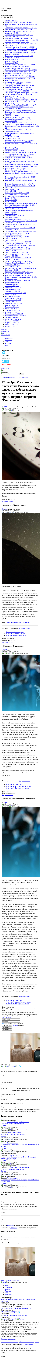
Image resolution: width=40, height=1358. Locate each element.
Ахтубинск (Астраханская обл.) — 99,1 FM (19, 35)
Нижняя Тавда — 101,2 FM (14, 314)
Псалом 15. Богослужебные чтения (12, 1123)
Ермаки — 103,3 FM (11, 301)
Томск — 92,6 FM (10, 251)
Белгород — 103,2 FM (12, 36)
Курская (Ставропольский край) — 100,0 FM (19, 140)
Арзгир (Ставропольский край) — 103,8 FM (19, 31)
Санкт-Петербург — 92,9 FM (14, 215)
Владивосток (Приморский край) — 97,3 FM (19, 50)
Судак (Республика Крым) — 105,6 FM (17, 233)
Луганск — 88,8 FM (11, 149)
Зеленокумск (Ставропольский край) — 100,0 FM (21, 93)
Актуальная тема (23, 377)
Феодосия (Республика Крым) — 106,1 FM (19, 263)
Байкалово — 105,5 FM (12, 289)
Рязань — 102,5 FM (11, 212)
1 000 (6, 1017)
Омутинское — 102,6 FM (13, 319)
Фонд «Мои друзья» (18, 1299)
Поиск (21, 374)
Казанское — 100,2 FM (12, 310)
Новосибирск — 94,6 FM (13, 179)
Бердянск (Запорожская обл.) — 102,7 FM (18, 38)
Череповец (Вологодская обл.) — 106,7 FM (19, 272)
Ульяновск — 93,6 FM (12, 259)
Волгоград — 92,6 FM (12, 57)
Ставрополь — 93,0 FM (12, 229)
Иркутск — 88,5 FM (11, 103)
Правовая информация (8, 1339)
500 (3, 1017)
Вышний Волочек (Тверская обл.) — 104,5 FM (20, 64)
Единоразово (18, 1023)
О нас (6, 345)
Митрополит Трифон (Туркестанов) (12, 1134)
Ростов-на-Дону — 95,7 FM (14, 208)
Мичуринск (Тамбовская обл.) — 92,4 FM (18, 157)
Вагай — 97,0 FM (10, 294)
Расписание (8, 340)
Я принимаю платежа (14, 1025)
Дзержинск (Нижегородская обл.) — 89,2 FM (20, 77)
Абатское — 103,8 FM (12, 286)
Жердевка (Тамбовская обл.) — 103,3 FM (18, 89)
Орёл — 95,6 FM (10, 191)
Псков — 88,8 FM (10, 201)
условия (15, 1025)
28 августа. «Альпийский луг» (16, 635)
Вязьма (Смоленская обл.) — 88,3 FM (17, 66)
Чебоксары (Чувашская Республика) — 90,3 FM (20, 268)
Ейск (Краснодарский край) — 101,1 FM (18, 82)
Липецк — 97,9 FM (11, 147)
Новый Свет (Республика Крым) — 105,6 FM (20, 186)
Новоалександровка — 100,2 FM (15, 315)
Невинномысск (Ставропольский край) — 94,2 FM (21, 165)
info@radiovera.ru (6, 1308)
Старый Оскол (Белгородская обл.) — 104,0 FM (20, 231)
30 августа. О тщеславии (14, 784)
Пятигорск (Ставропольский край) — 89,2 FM (20, 205)
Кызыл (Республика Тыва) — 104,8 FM (18, 142)
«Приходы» (4, 1301)
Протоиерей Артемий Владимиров (18, 622)
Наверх (3, 1280)
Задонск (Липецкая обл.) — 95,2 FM (17, 91)
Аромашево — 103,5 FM (13, 287)
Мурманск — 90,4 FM (12, 159)
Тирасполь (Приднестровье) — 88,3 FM (18, 244)
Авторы (7, 341)
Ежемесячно (8, 1023)
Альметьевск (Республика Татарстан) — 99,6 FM (21, 28)
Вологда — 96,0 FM (11, 61)
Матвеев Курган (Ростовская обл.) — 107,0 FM (20, 152)
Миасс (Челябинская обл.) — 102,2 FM (17, 156)
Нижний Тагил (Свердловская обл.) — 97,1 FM (20, 172)
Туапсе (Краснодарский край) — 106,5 (17, 254)
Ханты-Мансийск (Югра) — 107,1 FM (17, 266)
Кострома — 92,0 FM (12, 131)
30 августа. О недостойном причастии (18, 786)
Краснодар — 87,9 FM (12, 136)
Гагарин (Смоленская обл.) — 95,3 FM (17, 68)
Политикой (7, 1090)
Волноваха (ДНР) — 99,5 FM (14, 59)
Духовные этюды (7, 501)
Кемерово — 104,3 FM (12, 115)
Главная (4, 377)
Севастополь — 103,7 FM (13, 222)
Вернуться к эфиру (7, 15)
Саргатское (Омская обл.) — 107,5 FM (17, 219)
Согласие (11, 1088)
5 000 (10, 1017)
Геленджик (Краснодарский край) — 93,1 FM (20, 71)
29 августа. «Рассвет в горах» (15, 633)
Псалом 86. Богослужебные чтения (12, 1169)
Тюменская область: (11, 284)
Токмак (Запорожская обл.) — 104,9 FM (18, 247)
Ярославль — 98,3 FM (12, 282)
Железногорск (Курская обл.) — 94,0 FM (18, 87)
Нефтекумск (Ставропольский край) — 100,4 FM (21, 166)
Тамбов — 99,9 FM (11, 238)
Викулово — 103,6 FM (12, 296)
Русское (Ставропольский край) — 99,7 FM (19, 210)
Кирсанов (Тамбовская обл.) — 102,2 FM (18, 122)
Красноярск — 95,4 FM (12, 138)
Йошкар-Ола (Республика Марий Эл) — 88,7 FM (21, 105)
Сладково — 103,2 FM (12, 321)
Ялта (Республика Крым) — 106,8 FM (17, 280)
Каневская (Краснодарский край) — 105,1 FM (20, 110)
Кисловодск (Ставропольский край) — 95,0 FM (20, 124)
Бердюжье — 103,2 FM (12, 291)
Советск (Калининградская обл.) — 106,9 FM (20, 228)
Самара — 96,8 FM (11, 214)
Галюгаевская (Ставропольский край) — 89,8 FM (21, 70)
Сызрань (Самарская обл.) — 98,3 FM (17, 236)
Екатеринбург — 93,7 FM (13, 84)
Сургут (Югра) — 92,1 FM (13, 235)
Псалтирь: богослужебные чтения (18, 1122)
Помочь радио (7, 1027)
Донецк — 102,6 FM (11, 80)
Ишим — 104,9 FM (11, 308)
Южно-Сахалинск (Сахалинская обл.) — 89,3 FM (21, 277)
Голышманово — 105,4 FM (14, 298)
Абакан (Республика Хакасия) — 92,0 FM (18, 22)
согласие (11, 1100)
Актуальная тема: (24, 781)
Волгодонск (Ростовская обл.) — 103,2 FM (19, 56)
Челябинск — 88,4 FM (12, 270)
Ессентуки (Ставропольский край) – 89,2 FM (19, 86)
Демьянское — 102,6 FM (13, 300)
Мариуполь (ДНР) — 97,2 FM (14, 150)
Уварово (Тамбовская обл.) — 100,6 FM (18, 258)
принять (3, 1356)
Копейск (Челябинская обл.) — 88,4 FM (18, 129)
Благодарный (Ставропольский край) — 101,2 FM (21, 40)
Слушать (4, 1122)
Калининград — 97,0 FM (13, 108)
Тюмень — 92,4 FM (11, 256)
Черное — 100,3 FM (11, 324)
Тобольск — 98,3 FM (11, 317)
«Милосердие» (30, 1299)
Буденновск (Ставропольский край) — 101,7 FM (21, 49)
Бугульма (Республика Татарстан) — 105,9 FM (20, 47)
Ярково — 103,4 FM (11, 326)
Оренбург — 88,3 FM (12, 189)
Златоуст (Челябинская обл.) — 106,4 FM (18, 94)
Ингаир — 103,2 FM (11, 305)
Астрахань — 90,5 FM (12, 33)
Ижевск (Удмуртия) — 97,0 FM (15, 98)
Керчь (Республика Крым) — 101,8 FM (17, 117)
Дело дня (4, 329)
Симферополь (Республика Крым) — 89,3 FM (20, 224)
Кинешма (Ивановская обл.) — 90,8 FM (18, 119)
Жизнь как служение (14, 1132)
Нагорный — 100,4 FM (12, 312)
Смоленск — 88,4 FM (12, 226)
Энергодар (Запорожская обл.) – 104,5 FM (18, 275)
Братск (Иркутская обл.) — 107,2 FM (17, 42)
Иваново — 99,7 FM (11, 96)
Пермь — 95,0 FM (11, 200)
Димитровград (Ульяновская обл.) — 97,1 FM (20, 78)
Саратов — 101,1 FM (12, 217)
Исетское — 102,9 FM (12, 307)
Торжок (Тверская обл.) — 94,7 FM (16, 252)
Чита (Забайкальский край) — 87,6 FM (17, 273)
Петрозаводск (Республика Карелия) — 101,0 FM (21, 203)
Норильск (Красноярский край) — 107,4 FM (19, 184)
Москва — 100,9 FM (11, 21)
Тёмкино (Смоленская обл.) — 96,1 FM (18, 242)
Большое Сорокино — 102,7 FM (15, 293)
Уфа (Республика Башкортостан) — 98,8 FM (19, 261)
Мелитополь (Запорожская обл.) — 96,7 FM (19, 154)
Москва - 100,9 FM (7, 17)
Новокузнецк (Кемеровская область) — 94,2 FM (20, 177)
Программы (9, 338)
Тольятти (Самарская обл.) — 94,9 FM (17, 249)
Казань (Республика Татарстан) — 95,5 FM (19, 107)
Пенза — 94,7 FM (10, 198)
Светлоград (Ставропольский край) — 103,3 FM (21, 221)
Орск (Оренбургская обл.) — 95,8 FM (17, 193)
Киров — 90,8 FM (11, 121)
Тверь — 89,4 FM (10, 240)
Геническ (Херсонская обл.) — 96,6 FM (18, 73)
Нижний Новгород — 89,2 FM (15, 170)
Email (3, 1075)
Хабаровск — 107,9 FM (12, 265)
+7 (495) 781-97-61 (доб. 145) (22, 1308)
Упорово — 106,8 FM (12, 323)
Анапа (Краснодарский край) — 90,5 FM (18, 29)
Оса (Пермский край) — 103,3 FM (16, 194)
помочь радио (5, 331)
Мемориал (8, 1294)
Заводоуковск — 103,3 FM (13, 303)
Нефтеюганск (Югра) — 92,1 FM (15, 168)
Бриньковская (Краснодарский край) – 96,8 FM (20, 43)
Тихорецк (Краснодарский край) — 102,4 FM (20, 245)
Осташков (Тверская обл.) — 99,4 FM (17, 196)
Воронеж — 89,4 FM (11, 63)
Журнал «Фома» (6, 1299)
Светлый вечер (12, 1155)
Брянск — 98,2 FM (11, 45)
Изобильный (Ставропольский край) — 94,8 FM (21, 100)
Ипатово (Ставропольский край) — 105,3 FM (20, 101)
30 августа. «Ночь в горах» (14, 632)
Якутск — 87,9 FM (11, 279)
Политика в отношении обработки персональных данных (20, 1342)
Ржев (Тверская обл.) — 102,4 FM (16, 207)
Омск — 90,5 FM (10, 187)
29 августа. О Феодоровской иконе (17, 788)
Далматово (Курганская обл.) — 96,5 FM (18, 75)
